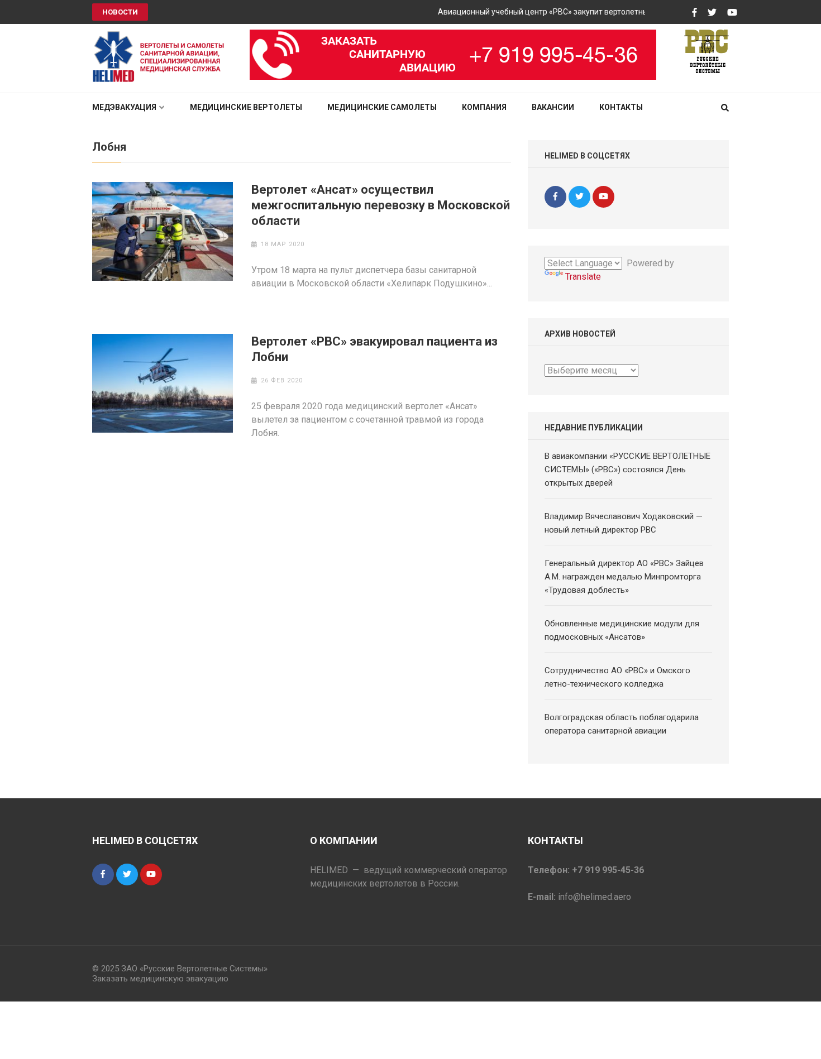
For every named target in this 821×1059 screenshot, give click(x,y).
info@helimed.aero (594, 897)
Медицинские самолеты (382, 107)
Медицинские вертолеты (246, 107)
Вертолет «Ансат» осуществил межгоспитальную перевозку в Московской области (380, 205)
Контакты (621, 107)
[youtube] (603, 197)
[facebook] (555, 197)
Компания (484, 107)
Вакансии (553, 107)
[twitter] (579, 197)
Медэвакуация (124, 107)
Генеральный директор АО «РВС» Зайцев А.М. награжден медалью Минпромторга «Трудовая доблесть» (624, 576)
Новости (120, 12)
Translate (583, 276)
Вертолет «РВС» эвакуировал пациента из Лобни (374, 349)
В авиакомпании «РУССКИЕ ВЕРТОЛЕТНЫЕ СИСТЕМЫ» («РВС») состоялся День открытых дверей (627, 469)
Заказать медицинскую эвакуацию (160, 979)
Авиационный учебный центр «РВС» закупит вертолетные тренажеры (558, 11)
